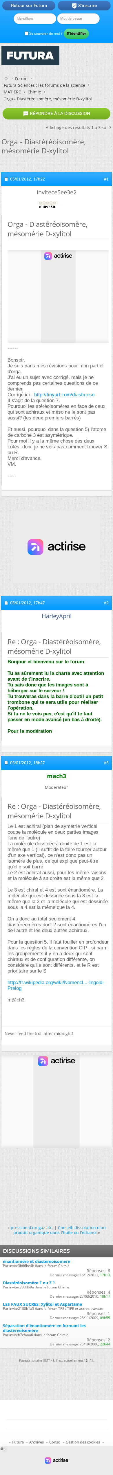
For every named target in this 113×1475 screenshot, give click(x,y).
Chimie (34, 92)
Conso (54, 1442)
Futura (18, 1442)
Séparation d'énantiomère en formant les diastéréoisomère (44, 1328)
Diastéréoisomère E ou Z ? (29, 1283)
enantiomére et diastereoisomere (36, 1261)
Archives (36, 1442)
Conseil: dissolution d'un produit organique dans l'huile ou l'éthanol (59, 1230)
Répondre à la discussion (56, 114)
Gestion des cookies (83, 1442)
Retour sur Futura (29, 5)
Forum (21, 78)
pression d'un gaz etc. (32, 1227)
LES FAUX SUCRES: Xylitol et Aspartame (42, 1304)
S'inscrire (84, 6)
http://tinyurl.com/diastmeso (64, 394)
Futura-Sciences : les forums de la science (44, 85)
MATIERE (12, 92)
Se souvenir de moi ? (45, 33)
